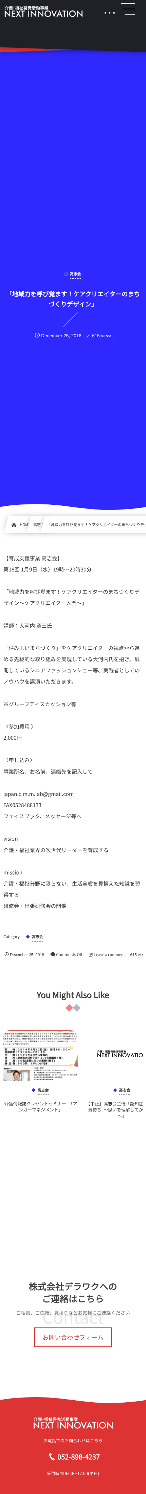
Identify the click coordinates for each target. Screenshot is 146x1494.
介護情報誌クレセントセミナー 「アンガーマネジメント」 (40, 1106)
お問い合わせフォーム (72, 1337)
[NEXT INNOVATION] (43, 11)
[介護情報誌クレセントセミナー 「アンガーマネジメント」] (40, 1055)
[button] (128, 9)
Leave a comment (109, 954)
